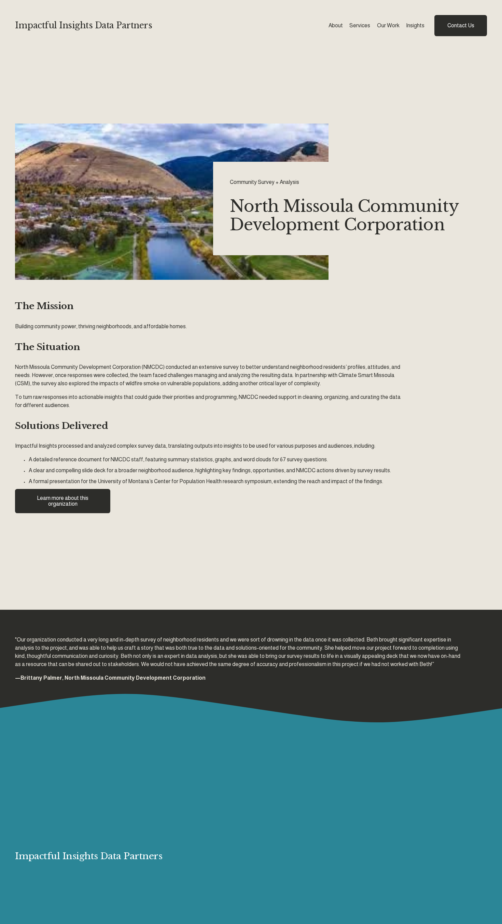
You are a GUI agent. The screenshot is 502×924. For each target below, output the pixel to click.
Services (359, 25)
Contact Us (460, 25)
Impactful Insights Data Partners (83, 25)
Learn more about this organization (62, 501)
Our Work (388, 25)
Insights (415, 25)
